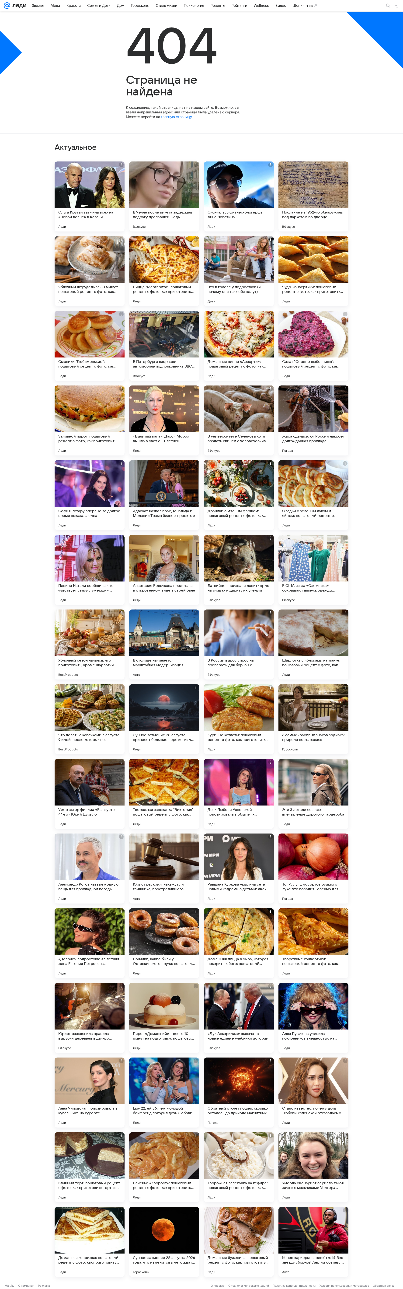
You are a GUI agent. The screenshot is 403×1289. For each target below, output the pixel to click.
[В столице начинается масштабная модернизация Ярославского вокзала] (164, 644)
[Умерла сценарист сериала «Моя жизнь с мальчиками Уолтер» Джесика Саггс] (313, 1167)
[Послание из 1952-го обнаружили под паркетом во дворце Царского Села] (313, 196)
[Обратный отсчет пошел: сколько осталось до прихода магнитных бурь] (239, 1093)
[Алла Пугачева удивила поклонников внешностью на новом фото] (313, 1018)
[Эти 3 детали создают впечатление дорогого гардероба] (313, 794)
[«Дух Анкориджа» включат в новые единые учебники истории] (239, 1018)
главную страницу (176, 117)
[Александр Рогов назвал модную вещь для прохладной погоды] (90, 869)
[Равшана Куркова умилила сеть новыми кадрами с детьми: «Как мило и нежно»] (239, 869)
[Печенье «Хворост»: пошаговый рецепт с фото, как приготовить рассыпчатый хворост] (164, 1167)
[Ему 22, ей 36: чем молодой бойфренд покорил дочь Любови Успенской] (164, 1093)
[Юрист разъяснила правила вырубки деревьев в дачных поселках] (90, 1018)
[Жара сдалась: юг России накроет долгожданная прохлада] (313, 420)
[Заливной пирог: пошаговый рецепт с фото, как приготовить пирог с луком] (90, 420)
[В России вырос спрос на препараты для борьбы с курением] (239, 644)
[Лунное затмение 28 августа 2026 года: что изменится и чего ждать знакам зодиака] (164, 1242)
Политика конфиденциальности (294, 1285)
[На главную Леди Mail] (18, 5)
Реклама (44, 1285)
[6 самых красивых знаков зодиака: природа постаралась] (313, 719)
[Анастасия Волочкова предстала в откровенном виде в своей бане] (164, 570)
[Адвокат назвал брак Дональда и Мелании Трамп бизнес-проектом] (164, 495)
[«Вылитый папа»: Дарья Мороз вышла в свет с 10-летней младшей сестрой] (164, 420)
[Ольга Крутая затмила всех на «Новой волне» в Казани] (90, 196)
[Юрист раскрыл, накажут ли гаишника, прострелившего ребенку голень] (164, 869)
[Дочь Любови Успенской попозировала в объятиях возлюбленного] (239, 794)
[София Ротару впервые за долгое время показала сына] (90, 495)
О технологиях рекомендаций (248, 1285)
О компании (26, 1285)
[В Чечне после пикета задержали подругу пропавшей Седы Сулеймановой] (164, 196)
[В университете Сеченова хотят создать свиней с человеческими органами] (239, 420)
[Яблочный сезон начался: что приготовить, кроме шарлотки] (90, 644)
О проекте (218, 1285)
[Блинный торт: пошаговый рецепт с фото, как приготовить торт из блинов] (90, 1167)
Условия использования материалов (344, 1285)
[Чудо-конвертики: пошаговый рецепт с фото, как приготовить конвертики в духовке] (313, 271)
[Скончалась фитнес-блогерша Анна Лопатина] (239, 196)
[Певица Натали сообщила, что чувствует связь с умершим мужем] (90, 570)
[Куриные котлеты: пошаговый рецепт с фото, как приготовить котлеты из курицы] (239, 719)
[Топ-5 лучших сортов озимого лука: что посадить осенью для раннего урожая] (313, 869)
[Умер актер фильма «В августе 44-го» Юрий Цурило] (90, 794)
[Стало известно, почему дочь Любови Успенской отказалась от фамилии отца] (313, 1093)
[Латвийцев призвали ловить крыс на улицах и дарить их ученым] (239, 570)
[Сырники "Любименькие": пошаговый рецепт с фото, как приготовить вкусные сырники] (90, 346)
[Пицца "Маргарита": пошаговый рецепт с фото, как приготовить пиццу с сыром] (164, 271)
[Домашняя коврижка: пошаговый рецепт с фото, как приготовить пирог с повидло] (90, 1242)
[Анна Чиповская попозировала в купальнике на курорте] (90, 1093)
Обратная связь (384, 1285)
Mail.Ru (9, 1285)
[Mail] (7, 5)
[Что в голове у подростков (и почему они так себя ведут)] (239, 271)
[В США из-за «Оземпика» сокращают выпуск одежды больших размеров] (313, 570)
